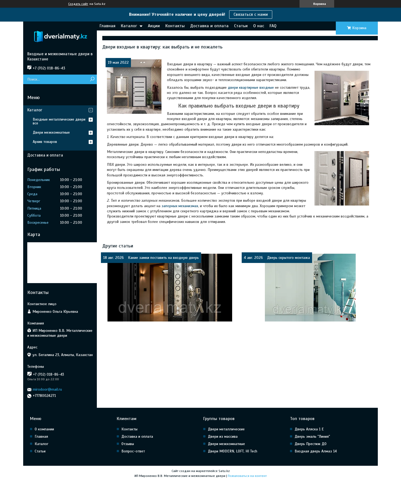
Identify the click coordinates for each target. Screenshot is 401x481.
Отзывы (127, 444)
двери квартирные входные (251, 87)
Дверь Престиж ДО (311, 444)
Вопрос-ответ (133, 451)
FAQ (273, 26)
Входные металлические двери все (59, 121)
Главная (107, 26)
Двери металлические (226, 429)
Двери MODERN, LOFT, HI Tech (232, 451)
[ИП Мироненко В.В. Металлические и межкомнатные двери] (60, 36)
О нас (258, 26)
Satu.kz (224, 471)
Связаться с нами (251, 14)
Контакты (175, 26)
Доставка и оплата (209, 26)
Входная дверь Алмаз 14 (316, 451)
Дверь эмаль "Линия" (312, 436)
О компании (44, 429)
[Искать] (92, 79)
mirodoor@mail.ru (47, 389)
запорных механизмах (179, 206)
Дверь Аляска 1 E (309, 429)
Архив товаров (45, 141)
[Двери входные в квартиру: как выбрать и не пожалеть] (134, 86)
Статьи (241, 26)
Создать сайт (78, 4)
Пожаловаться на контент (247, 476)
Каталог (129, 26)
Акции (154, 26)
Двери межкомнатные (51, 132)
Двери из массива (223, 436)
